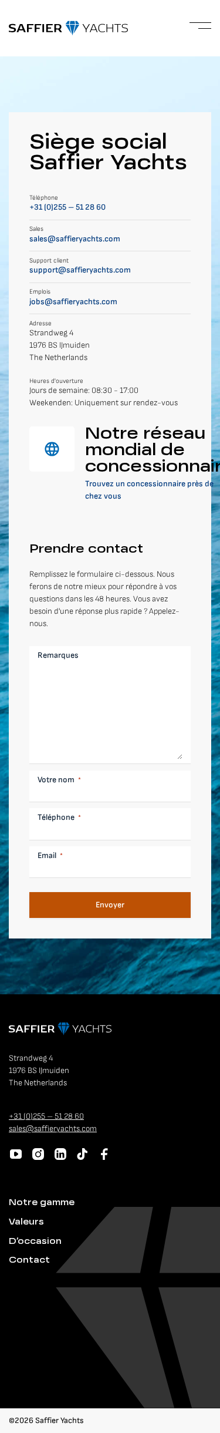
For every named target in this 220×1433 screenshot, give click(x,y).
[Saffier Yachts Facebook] (104, 1154)
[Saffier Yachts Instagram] (38, 1154)
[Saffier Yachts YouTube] (16, 1154)
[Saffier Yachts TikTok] (82, 1154)
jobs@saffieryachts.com (73, 302)
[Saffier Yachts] (68, 28)
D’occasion (35, 1241)
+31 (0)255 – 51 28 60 (67, 207)
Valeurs (26, 1222)
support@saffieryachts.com (80, 270)
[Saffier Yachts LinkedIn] (60, 1154)
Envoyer (110, 905)
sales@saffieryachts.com (74, 239)
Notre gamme (42, 1203)
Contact (29, 1260)
